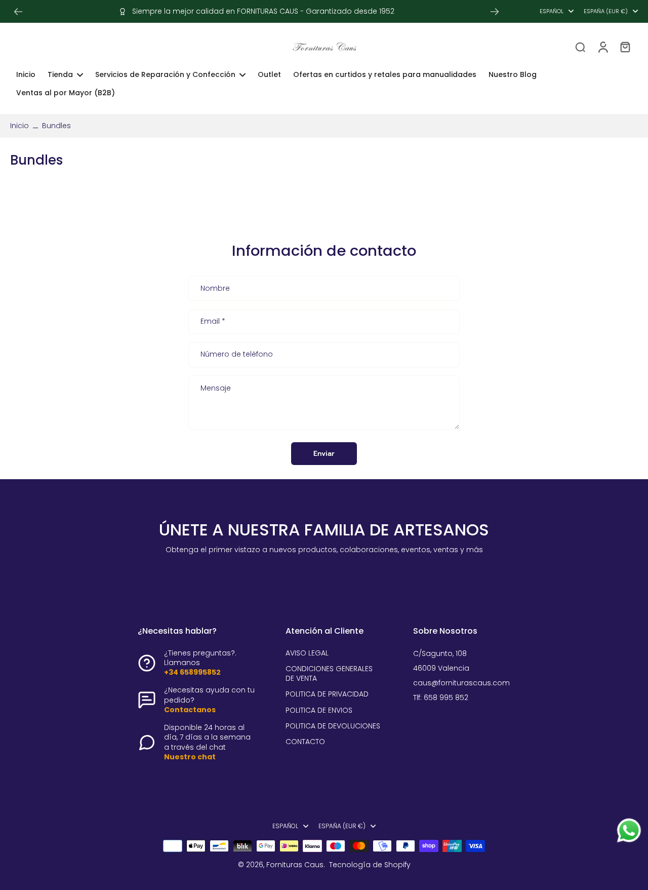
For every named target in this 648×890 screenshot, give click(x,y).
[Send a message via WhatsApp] (629, 830)
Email (212, 321)
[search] (580, 46)
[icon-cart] (625, 46)
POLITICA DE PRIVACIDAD (327, 694)
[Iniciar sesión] (602, 46)
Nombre (215, 288)
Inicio (19, 126)
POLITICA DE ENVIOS (319, 710)
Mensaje (215, 388)
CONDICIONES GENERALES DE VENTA (329, 673)
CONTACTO (305, 742)
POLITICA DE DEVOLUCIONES (333, 726)
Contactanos (190, 710)
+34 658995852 (192, 672)
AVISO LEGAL (307, 653)
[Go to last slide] (18, 12)
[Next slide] (494, 12)
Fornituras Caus (294, 865)
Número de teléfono (236, 355)
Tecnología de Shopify (370, 865)
